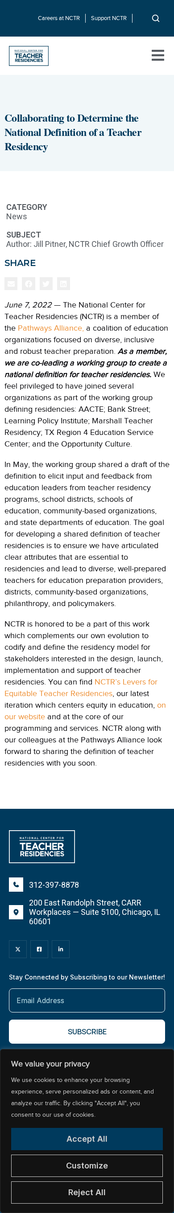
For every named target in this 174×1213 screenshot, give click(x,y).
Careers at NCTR (59, 18)
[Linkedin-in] (61, 949)
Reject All (87, 1192)
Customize (87, 1165)
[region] (87, 1131)
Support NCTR (109, 18)
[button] (10, 283)
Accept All (87, 1138)
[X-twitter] (18, 949)
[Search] (155, 18)
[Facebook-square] (39, 949)
